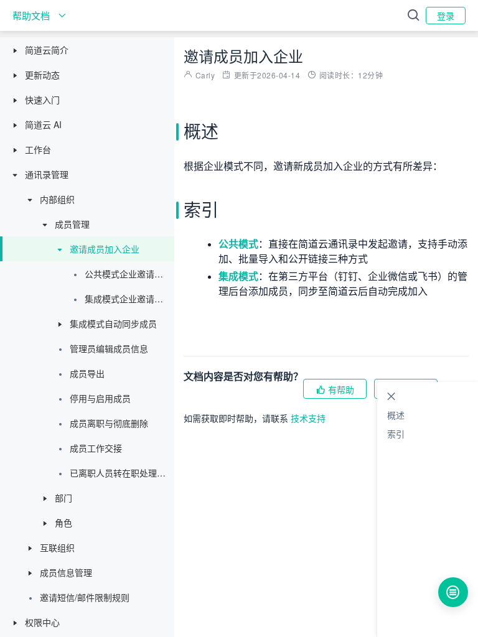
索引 (396, 433)
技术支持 (308, 418)
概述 (396, 415)
